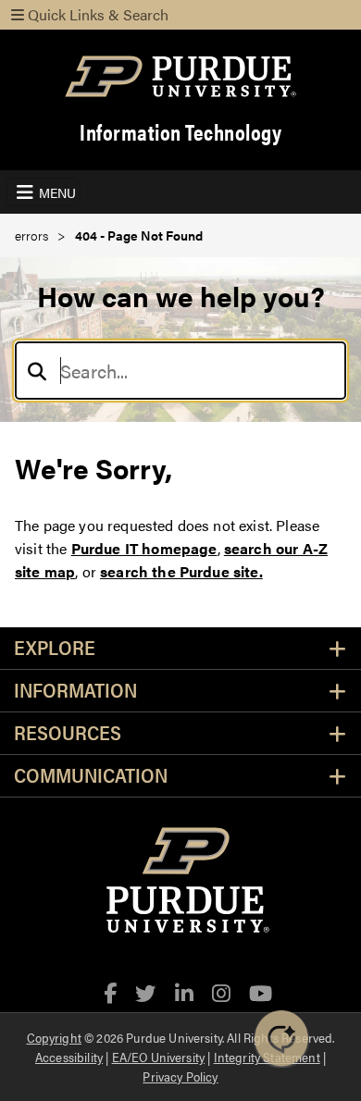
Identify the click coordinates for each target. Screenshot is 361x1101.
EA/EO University (158, 1056)
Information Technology (180, 131)
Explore (54, 648)
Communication (91, 775)
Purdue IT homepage (144, 548)
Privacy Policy (180, 1076)
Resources (67, 733)
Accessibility (69, 1056)
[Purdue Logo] (180, 76)
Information (75, 690)
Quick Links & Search (96, 14)
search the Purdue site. (181, 571)
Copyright (54, 1037)
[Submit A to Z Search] (37, 370)
